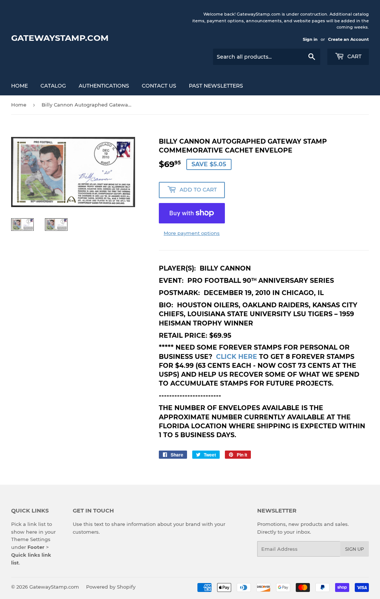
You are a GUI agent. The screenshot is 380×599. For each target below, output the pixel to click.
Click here (236, 356)
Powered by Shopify (110, 587)
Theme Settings (30, 539)
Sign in (310, 39)
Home (19, 85)
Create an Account (348, 39)
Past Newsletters (216, 85)
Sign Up (354, 549)
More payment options (192, 233)
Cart (353, 56)
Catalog (53, 85)
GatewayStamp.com (60, 38)
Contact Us (159, 85)
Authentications (104, 85)
